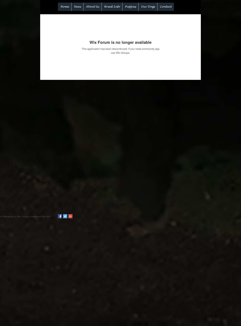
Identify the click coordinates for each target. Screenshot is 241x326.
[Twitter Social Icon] (65, 216)
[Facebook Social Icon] (60, 216)
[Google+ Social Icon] (70, 216)
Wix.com (46, 216)
